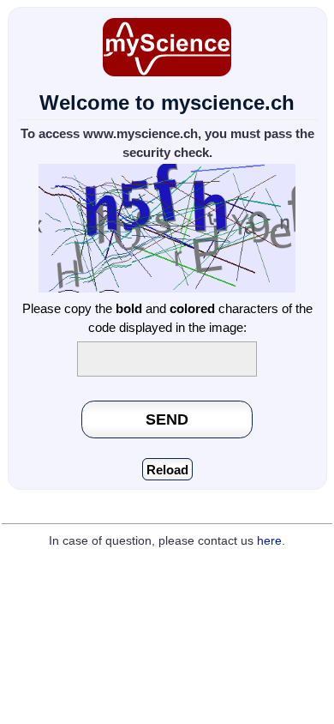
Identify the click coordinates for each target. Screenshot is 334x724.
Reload (167, 469)
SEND (167, 419)
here (269, 540)
